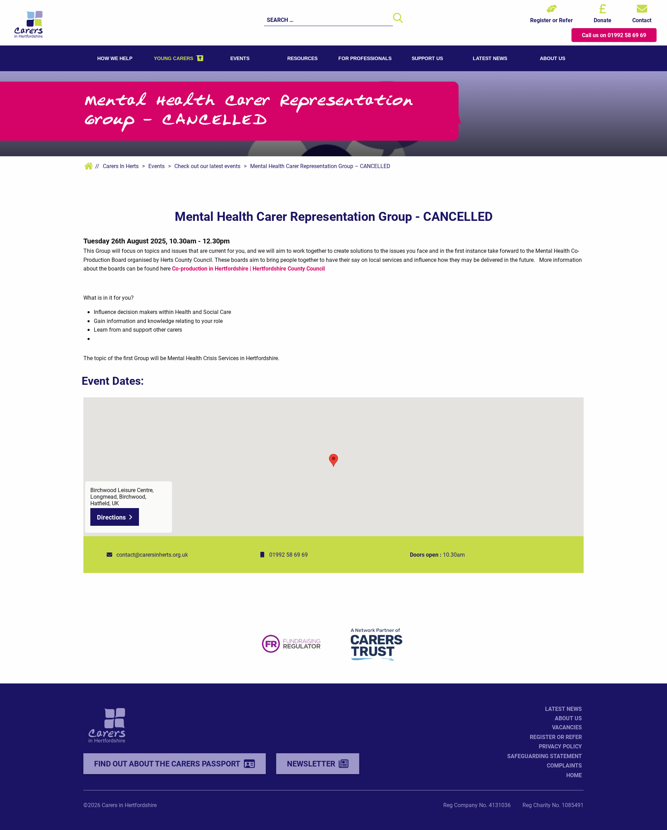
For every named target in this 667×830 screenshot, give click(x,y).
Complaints (564, 765)
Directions (111, 517)
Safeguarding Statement (544, 756)
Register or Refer (556, 736)
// (96, 165)
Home (574, 775)
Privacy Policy (560, 746)
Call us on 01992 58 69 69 (614, 35)
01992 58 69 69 (288, 554)
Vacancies (567, 727)
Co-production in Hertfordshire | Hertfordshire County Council (248, 268)
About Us (568, 718)
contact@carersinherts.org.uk (152, 554)
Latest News (563, 708)
